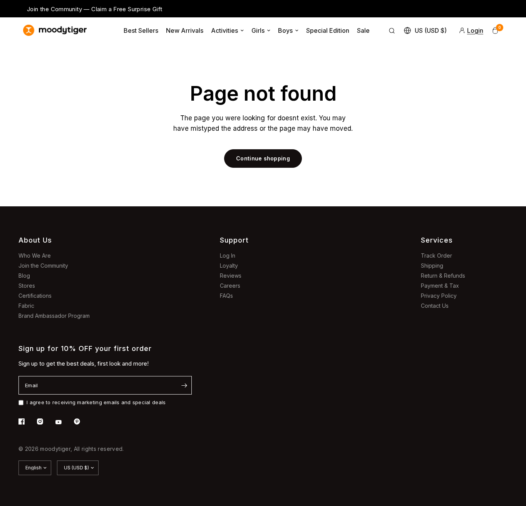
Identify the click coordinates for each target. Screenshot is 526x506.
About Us (35, 240)
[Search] (392, 30)
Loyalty (229, 265)
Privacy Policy (439, 295)
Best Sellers (141, 30)
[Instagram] (45, 421)
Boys (285, 30)
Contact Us (435, 305)
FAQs (226, 295)
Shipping (432, 265)
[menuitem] (141, 30)
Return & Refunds (443, 275)
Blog (24, 275)
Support (234, 240)
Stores (26, 285)
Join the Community (43, 265)
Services (437, 240)
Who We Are (34, 255)
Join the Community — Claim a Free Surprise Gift (94, 9)
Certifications (35, 295)
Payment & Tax (440, 285)
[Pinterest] (82, 421)
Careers (230, 285)
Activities (224, 30)
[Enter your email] (184, 385)
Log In (227, 255)
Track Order (436, 255)
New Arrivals (184, 30)
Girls (258, 30)
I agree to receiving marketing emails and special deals (96, 402)
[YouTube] (63, 422)
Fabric (26, 305)
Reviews (230, 275)
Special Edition (327, 30)
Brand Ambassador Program (54, 315)
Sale (363, 30)
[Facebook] (26, 421)
